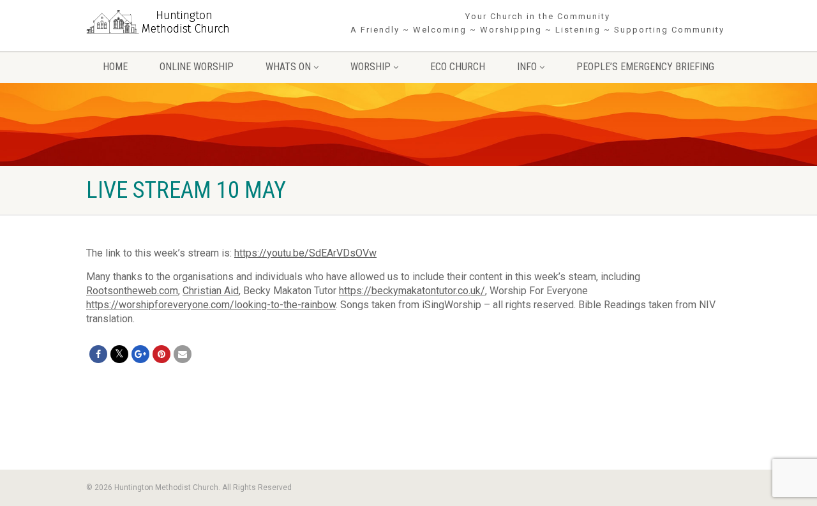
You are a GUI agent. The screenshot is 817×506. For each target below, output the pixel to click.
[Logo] (187, 23)
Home (115, 67)
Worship (370, 67)
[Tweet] (119, 354)
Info (527, 67)
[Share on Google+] (140, 354)
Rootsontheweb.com (132, 291)
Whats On (288, 67)
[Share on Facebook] (98, 354)
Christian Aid (211, 291)
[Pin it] (161, 354)
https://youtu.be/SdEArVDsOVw (305, 253)
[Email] (182, 354)
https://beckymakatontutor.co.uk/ (412, 291)
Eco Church (457, 67)
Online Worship (197, 67)
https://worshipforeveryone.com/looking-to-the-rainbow (211, 305)
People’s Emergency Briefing (645, 67)
